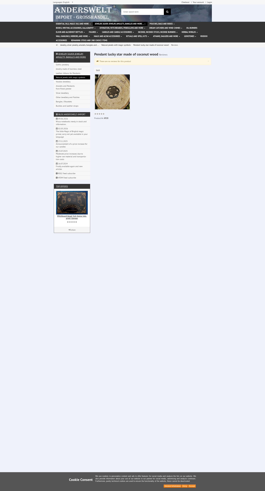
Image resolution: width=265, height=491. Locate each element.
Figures (92, 32)
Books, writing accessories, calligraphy (75, 28)
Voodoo (203, 36)
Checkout (185, 2)
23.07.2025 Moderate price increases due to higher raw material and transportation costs (71, 155)
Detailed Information (173, 486)
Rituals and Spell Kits (137, 36)
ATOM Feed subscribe (67, 177)
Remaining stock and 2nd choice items (89, 40)
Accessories (61, 40)
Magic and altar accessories (107, 36)
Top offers (62, 186)
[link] (99, 114)
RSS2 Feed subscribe (66, 173)
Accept (192, 486)
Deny (184, 486)
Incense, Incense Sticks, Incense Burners (157, 32)
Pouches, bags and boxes (161, 24)
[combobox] (63, 2)
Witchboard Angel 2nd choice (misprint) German (72, 217)
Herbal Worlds (189, 32)
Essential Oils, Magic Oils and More (72, 24)
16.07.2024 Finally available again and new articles (69, 166)
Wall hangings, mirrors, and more (72, 36)
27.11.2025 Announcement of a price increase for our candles (71, 144)
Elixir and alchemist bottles (69, 32)
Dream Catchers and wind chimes (165, 28)
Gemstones (189, 36)
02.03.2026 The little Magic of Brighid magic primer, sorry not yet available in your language (72, 132)
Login (209, 2)
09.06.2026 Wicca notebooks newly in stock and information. (71, 121)
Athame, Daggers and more (166, 36)
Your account (198, 2)
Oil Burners (191, 28)
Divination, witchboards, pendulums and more (122, 28)
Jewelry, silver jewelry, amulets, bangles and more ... (119, 24)
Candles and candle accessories (117, 32)
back (98, 70)
